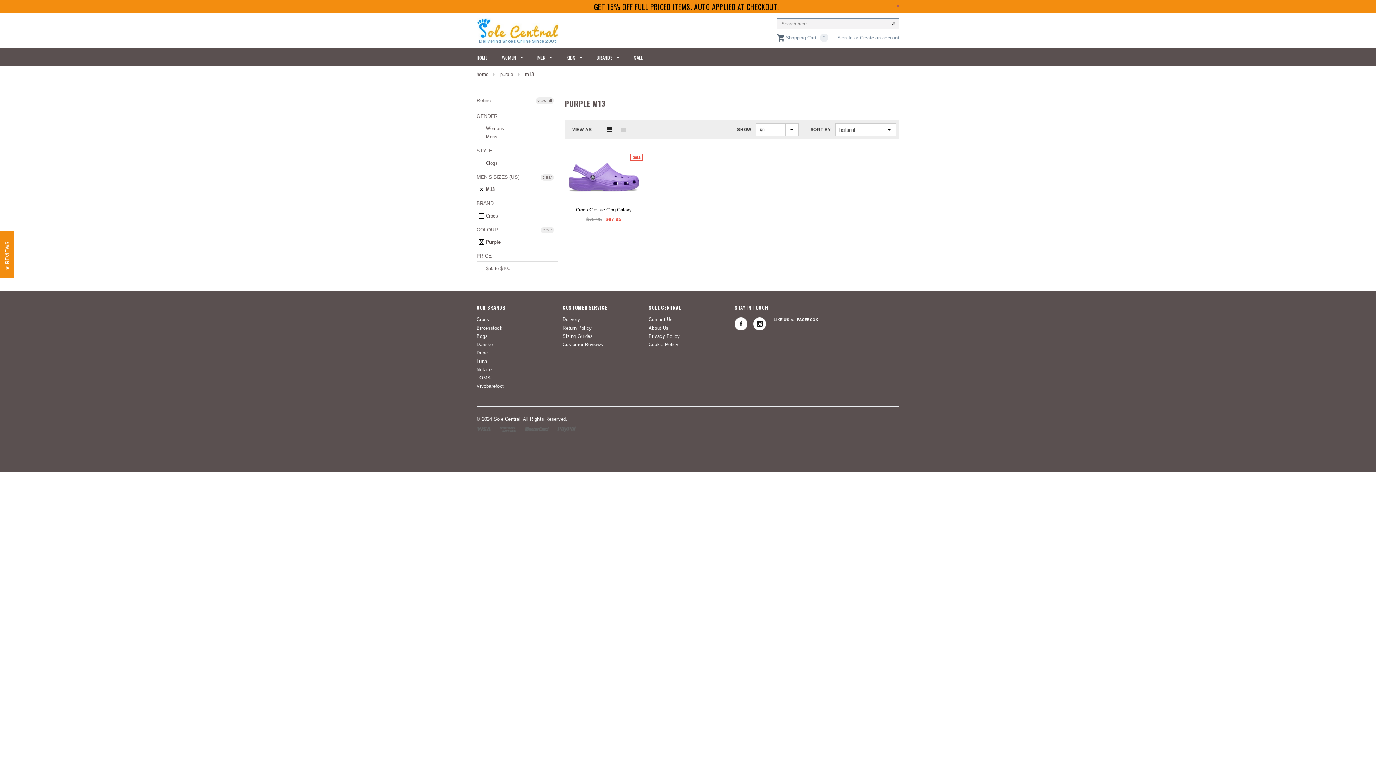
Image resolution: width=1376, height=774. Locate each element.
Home (482, 74)
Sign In (845, 37)
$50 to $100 (497, 268)
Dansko (485, 344)
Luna (482, 361)
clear (547, 177)
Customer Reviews (583, 344)
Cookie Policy (663, 344)
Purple (506, 74)
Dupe (482, 352)
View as (582, 129)
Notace (484, 369)
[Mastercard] (537, 428)
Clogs (491, 163)
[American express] (507, 428)
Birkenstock (489, 328)
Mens (490, 136)
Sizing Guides (578, 336)
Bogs (482, 336)
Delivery (571, 319)
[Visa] (484, 428)
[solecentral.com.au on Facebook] (741, 323)
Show (744, 129)
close (897, 6)
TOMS (484, 378)
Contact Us (661, 319)
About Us (659, 328)
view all (545, 100)
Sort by (821, 129)
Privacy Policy (664, 336)
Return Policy (577, 328)
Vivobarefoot (490, 386)
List (623, 129)
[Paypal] (566, 428)
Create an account (879, 37)
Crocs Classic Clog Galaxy (604, 209)
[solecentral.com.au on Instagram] (759, 323)
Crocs (491, 216)
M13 (489, 189)
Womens (494, 128)
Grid (609, 129)
